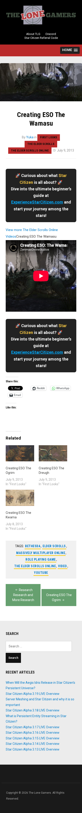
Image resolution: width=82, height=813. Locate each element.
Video (62, 566)
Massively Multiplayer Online (40, 553)
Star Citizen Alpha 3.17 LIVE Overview (32, 727)
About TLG (33, 34)
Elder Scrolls (54, 546)
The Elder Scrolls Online (30, 150)
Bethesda (32, 546)
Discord (51, 34)
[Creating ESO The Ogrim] (20, 453)
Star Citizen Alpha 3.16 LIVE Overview (32, 732)
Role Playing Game (41, 559)
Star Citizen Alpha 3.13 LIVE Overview (32, 749)
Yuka (29, 137)
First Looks (48, 137)
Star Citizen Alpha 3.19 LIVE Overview (32, 694)
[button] (70, 50)
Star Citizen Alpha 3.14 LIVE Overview (32, 744)
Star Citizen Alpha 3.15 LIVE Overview (32, 738)
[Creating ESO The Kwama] (20, 498)
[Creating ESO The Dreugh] (53, 453)
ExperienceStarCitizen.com (37, 202)
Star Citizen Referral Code (41, 38)
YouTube (41, 572)
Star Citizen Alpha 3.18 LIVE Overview (32, 710)
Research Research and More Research (23, 595)
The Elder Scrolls (40, 144)
